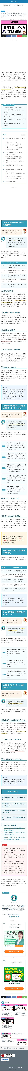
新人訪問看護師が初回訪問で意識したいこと (15, 166)
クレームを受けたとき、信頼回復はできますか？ (13, 818)
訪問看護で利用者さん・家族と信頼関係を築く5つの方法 (15, 153)
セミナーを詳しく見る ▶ (14, 988)
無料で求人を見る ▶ (14, 951)
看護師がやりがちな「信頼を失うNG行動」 (15, 161)
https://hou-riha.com (13, 914)
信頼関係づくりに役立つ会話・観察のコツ (15, 170)
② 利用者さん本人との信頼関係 (14, 144)
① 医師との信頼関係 (12, 142)
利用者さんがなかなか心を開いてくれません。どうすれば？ (13, 805)
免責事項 (18, 1067)
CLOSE (23, 134)
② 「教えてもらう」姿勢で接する (15, 176)
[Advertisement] (14, 55)
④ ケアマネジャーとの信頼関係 (14, 147)
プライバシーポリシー (11, 1067)
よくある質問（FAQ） (11, 181)
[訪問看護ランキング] (14, 1055)
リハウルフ (14, 1)
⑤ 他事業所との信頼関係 (13, 149)
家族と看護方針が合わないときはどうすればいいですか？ (13, 811)
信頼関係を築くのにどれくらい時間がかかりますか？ (13, 798)
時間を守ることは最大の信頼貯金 (14, 158)
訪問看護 (7, 1047)
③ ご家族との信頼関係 (12, 145)
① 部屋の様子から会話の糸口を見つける (16, 174)
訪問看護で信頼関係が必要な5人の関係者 (15, 139)
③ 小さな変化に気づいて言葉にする (15, 178)
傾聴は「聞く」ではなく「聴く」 (14, 156)
